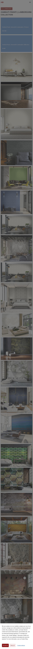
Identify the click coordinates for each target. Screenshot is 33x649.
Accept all (5, 645)
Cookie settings (21, 645)
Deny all (13, 645)
